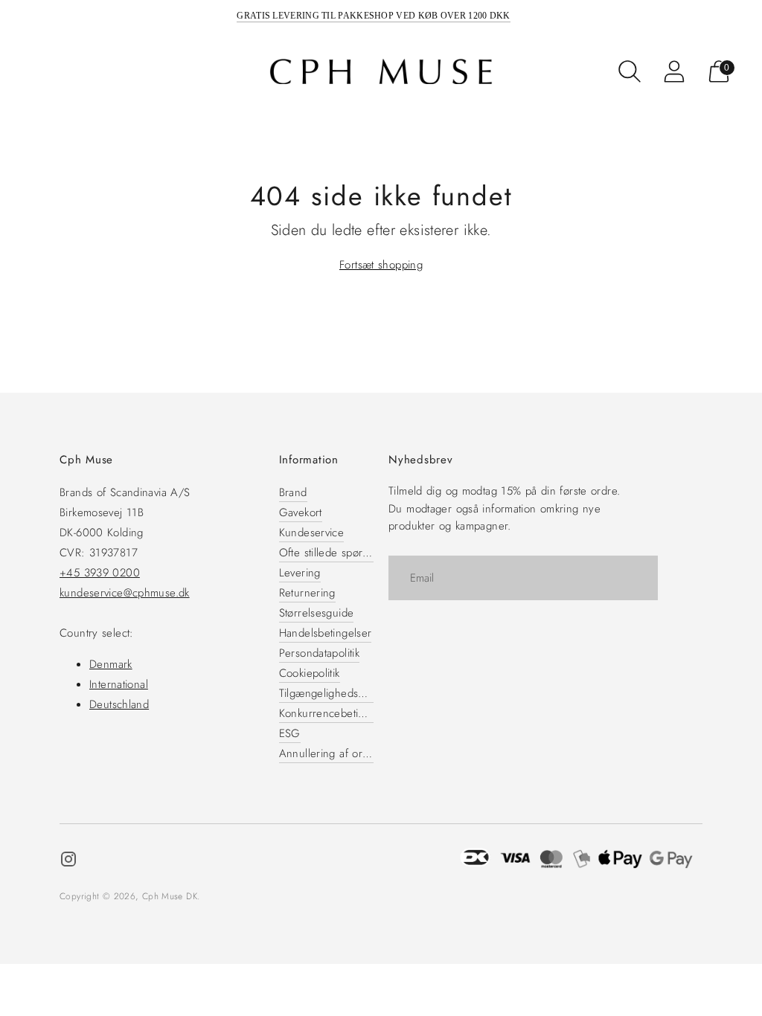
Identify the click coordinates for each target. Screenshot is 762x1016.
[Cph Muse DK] (381, 72)
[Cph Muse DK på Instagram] (68, 861)
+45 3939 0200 (100, 573)
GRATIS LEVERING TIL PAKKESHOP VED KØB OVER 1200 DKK (373, 15)
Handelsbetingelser (325, 633)
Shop (42, 71)
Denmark (110, 664)
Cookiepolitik (309, 673)
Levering (300, 573)
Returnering (307, 593)
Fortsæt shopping (381, 265)
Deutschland (119, 704)
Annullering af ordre (329, 753)
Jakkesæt (164, 71)
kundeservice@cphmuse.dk (125, 593)
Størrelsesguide (316, 613)
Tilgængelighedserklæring (341, 693)
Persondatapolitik (319, 653)
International (118, 684)
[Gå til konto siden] (674, 71)
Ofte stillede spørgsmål (335, 552)
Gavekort (300, 512)
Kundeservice (312, 532)
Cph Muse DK (169, 896)
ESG (290, 733)
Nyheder (106, 71)
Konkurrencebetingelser (336, 713)
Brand (293, 492)
